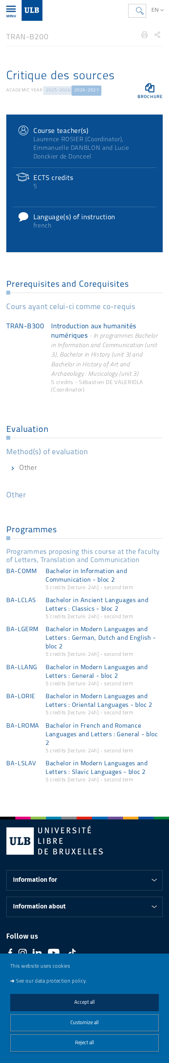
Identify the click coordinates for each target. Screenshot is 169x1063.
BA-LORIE (20, 696)
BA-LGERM (22, 629)
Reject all (84, 1042)
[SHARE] (157, 34)
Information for (35, 880)
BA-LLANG (21, 667)
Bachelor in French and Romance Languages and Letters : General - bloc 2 (102, 734)
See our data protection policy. (52, 981)
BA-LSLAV (21, 764)
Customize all (84, 1022)
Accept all (84, 1002)
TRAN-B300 (25, 326)
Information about (39, 906)
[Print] (145, 34)
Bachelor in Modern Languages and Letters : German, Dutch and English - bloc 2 (101, 638)
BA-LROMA (22, 726)
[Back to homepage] (32, 10)
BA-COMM (21, 571)
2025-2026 (58, 90)
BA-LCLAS (21, 600)
